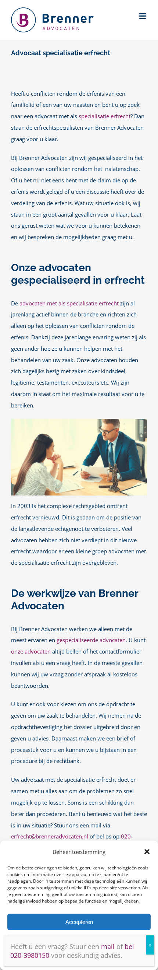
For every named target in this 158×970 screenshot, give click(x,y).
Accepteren (79, 922)
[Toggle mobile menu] (143, 16)
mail (108, 946)
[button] (147, 851)
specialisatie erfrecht (104, 116)
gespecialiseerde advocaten (91, 640)
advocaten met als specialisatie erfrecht (69, 303)
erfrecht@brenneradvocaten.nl (49, 836)
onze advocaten (31, 651)
